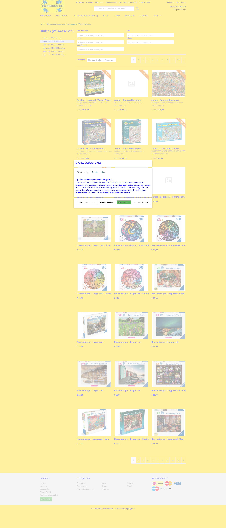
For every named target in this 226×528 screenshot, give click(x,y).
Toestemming (83, 172)
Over (103, 172)
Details (95, 172)
